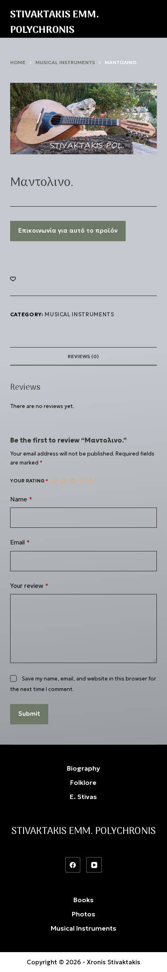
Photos (83, 914)
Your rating (29, 480)
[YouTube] (94, 865)
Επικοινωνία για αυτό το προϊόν (68, 230)
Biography (83, 768)
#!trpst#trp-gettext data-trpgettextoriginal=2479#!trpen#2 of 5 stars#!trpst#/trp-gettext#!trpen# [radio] (63, 481)
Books (83, 900)
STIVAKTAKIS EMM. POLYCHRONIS (54, 22)
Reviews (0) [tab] (83, 356)
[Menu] (153, 19)
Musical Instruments (79, 314)
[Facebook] (73, 865)
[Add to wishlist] (13, 278)
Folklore (83, 782)
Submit (29, 713)
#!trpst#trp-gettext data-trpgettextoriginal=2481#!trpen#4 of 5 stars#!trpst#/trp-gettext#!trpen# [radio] (81, 481)
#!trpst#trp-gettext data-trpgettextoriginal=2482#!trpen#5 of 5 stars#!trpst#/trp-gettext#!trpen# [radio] (90, 481)
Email (20, 542)
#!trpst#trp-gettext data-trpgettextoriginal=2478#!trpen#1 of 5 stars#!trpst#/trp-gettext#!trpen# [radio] (54, 481)
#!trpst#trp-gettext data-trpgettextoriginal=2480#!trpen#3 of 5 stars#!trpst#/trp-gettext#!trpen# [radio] (72, 481)
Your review (29, 586)
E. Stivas (83, 797)
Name (21, 499)
